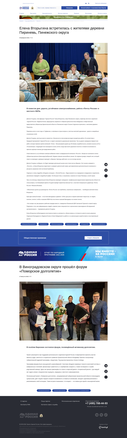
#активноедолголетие (59, 390)
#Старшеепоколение (44, 390)
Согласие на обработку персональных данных (31, 432)
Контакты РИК (25, 404)
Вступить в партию (102, 13)
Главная (21, 21)
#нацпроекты (43, 224)
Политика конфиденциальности (27, 429)
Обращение (69, 8)
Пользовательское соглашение (27, 428)
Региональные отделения (71, 401)
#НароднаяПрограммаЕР (28, 224)
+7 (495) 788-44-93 (96, 403)
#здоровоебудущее (72, 224)
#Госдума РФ (84, 224)
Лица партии (33, 13)
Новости (38, 21)
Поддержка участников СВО (63, 17)
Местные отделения (63, 13)
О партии (21, 13)
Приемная (76, 13)
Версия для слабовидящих (100, 3)
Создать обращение (93, 238)
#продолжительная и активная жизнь (79, 390)
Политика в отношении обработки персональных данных (34, 431)
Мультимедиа (88, 13)
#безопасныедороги (57, 224)
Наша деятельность (47, 13)
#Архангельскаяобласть (99, 224)
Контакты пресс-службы (49, 404)
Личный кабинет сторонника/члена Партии (93, 8)
